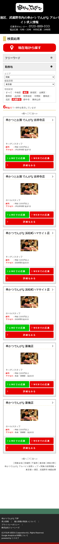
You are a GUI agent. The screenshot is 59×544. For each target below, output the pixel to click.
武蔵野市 (16, 99)
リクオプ (15, 538)
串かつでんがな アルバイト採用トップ (21, 466)
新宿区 (33, 92)
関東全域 (18, 463)
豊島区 (46, 96)
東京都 (29, 469)
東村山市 (36, 99)
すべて (9, 92)
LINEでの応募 (17, 158)
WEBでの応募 (41, 158)
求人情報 (5, 521)
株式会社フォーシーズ (11, 527)
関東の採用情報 (47, 466)
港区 (25, 92)
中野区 (37, 96)
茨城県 (27, 463)
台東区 (42, 92)
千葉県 (35, 463)
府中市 (26, 99)
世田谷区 (27, 96)
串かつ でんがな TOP (10, 518)
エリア (7, 73)
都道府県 (8, 80)
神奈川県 (51, 463)
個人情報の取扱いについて (25, 521)
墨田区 (9, 96)
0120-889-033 (39, 26)
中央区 (18, 92)
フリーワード (12, 57)
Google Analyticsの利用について (15, 535)
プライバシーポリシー (11, 524)
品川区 (18, 96)
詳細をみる (29, 165)
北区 (8, 99)
